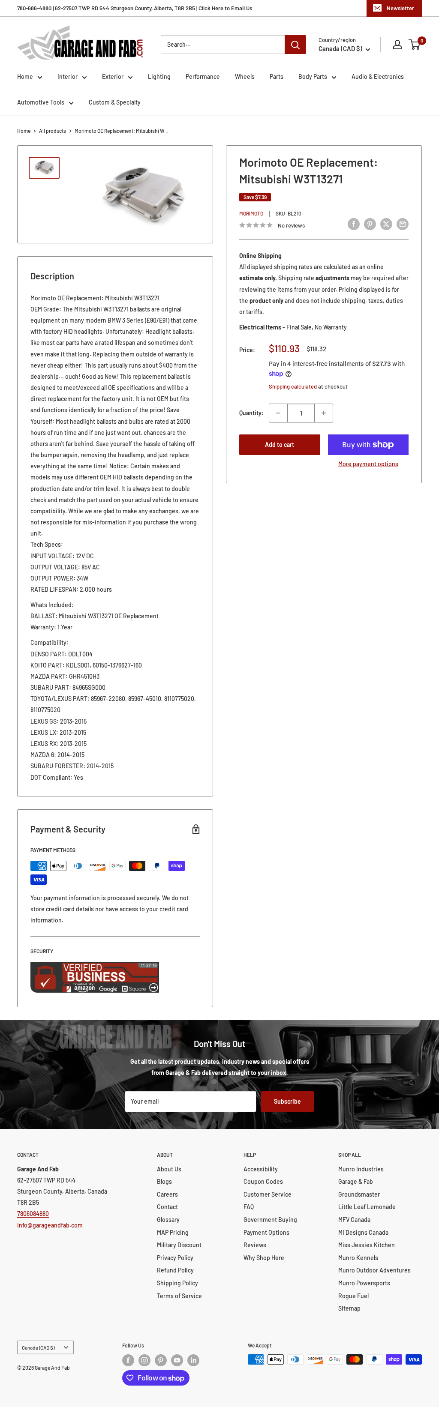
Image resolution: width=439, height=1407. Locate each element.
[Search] (295, 44)
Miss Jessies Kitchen (366, 1244)
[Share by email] (403, 224)
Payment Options (266, 1232)
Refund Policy (175, 1270)
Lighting (159, 76)
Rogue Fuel (353, 1295)
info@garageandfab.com (50, 1225)
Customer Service (268, 1194)
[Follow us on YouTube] (177, 1360)
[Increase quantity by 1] (324, 413)
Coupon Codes (263, 1181)
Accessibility (261, 1169)
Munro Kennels (358, 1257)
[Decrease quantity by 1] (278, 413)
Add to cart (279, 444)
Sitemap (349, 1308)
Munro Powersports (364, 1283)
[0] (414, 44)
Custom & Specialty (115, 102)
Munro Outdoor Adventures (374, 1270)
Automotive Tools (40, 102)
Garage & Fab (355, 1181)
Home (25, 76)
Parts (276, 76)
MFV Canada (354, 1219)
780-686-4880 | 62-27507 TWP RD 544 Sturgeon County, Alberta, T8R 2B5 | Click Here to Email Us (134, 8)
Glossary (168, 1219)
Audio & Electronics (378, 76)
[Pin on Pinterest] (370, 224)
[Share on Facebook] (354, 224)
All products (52, 131)
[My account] (397, 44)
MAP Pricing (173, 1232)
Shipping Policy (177, 1283)
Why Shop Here (264, 1257)
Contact (167, 1206)
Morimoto (251, 213)
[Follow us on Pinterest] (161, 1360)
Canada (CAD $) (38, 1347)
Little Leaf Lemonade (367, 1206)
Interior (67, 76)
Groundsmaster (359, 1194)
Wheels (245, 76)
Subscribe (287, 1101)
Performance (203, 76)
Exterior (112, 76)
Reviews (255, 1244)
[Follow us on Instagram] (144, 1360)
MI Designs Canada (363, 1232)
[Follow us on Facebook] (128, 1360)
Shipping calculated (293, 386)
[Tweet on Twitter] (386, 224)
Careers (167, 1194)
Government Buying (270, 1219)
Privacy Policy (175, 1257)
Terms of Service (179, 1295)
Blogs (164, 1181)
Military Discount (179, 1244)
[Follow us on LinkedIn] (193, 1360)
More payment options (368, 463)
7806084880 (33, 1213)
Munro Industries (361, 1169)
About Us (169, 1169)
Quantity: (251, 412)
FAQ (249, 1206)
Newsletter (400, 8)
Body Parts (312, 76)
